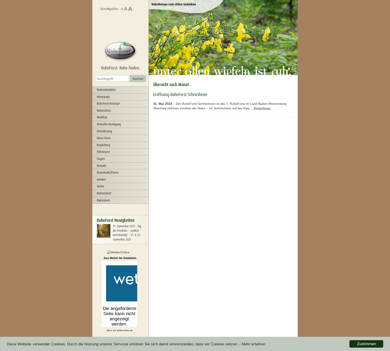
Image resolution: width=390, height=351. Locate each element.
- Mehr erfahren (252, 344)
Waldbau (102, 117)
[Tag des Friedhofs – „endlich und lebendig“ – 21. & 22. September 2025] (103, 236)
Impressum (103, 200)
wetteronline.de (125, 330)
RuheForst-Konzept (108, 103)
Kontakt (101, 166)
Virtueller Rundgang (109, 124)
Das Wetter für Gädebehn (120, 258)
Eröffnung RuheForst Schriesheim (180, 94)
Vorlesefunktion (106, 90)
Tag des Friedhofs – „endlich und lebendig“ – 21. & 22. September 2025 (127, 232)
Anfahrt (101, 179)
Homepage (103, 97)
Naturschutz (104, 110)
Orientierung (104, 131)
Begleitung (103, 145)
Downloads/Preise (108, 172)
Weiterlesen (262, 108)
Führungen (103, 152)
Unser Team (103, 138)
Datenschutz (104, 193)
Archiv (100, 186)
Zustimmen (366, 344)
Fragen (101, 159)
